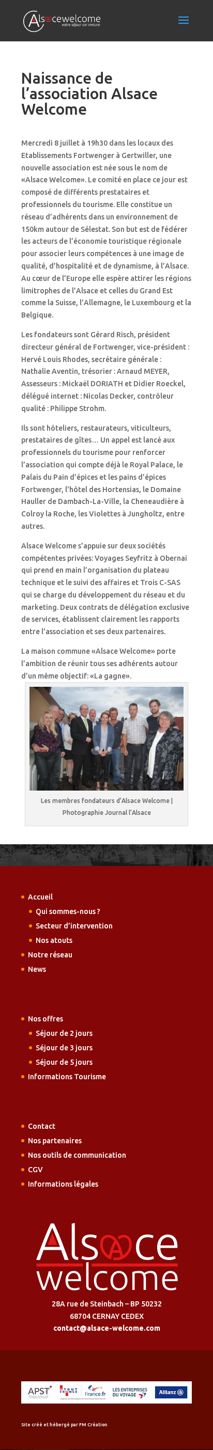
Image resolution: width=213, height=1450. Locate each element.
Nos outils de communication (77, 1155)
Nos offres (45, 1019)
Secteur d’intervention (74, 926)
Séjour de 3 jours (64, 1048)
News (37, 969)
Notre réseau (50, 955)
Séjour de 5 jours (64, 1062)
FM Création (93, 1424)
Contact (41, 1126)
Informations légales (63, 1184)
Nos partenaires (55, 1141)
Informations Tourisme (67, 1077)
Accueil (40, 897)
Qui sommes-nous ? (68, 911)
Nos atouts (54, 940)
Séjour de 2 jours (64, 1033)
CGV (35, 1169)
